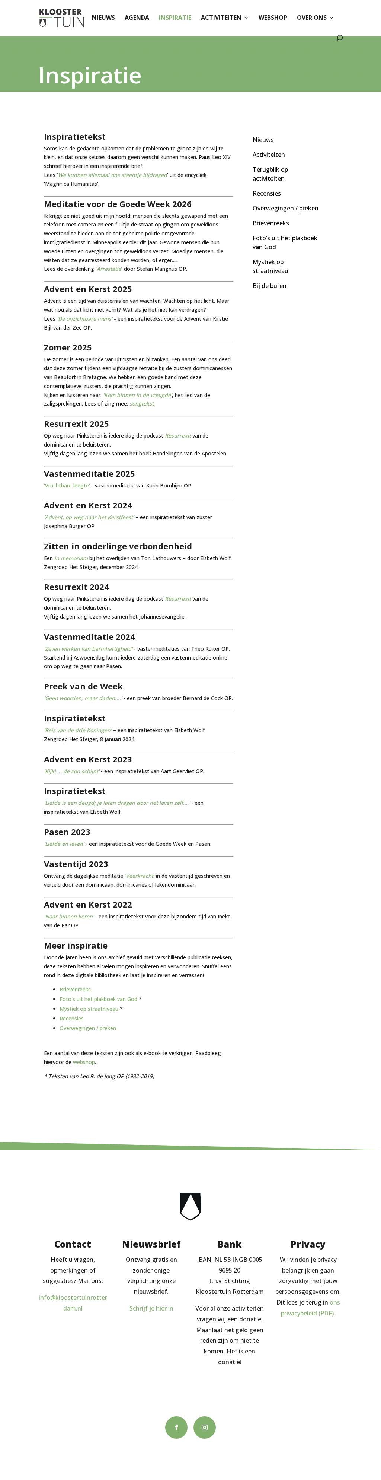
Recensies (72, 1018)
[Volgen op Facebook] (176, 1427)
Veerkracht (139, 875)
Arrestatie (109, 268)
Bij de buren (269, 286)
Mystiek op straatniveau (89, 1008)
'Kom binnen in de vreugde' (137, 394)
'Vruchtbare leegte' (67, 485)
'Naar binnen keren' (69, 916)
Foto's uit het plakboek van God (98, 999)
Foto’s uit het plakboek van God (285, 242)
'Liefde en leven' (64, 843)
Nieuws (103, 18)
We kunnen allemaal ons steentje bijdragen (112, 174)
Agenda (137, 18)
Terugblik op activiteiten (270, 173)
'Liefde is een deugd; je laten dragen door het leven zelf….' (117, 802)
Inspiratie (175, 18)
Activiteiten (221, 18)
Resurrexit (178, 435)
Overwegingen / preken (88, 1028)
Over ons (312, 18)
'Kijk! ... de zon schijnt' (71, 771)
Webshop (273, 18)
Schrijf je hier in (151, 1308)
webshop (84, 1061)
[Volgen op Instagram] (204, 1427)
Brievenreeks (75, 989)
